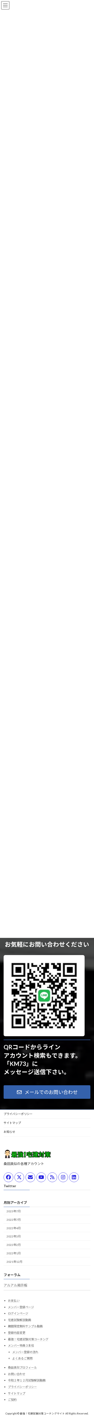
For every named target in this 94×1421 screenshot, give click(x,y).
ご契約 (12, 1399)
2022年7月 (14, 1219)
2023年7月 (14, 1211)
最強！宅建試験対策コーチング (28, 1339)
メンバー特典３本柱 (21, 1345)
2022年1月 (14, 1253)
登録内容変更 (16, 1333)
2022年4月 (14, 1228)
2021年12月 (14, 1262)
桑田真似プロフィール (22, 1367)
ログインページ (18, 1313)
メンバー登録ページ (21, 1307)
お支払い (14, 1300)
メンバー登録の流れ (25, 1352)
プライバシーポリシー (18, 1114)
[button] (47, 1092)
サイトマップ (12, 1123)
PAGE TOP (86, 1373)
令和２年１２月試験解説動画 (27, 1380)
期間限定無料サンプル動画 (25, 1326)
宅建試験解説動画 (19, 1320)
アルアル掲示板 (15, 1285)
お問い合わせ (16, 1374)
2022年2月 (14, 1245)
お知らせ (9, 1132)
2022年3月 (14, 1236)
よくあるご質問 (22, 1358)
